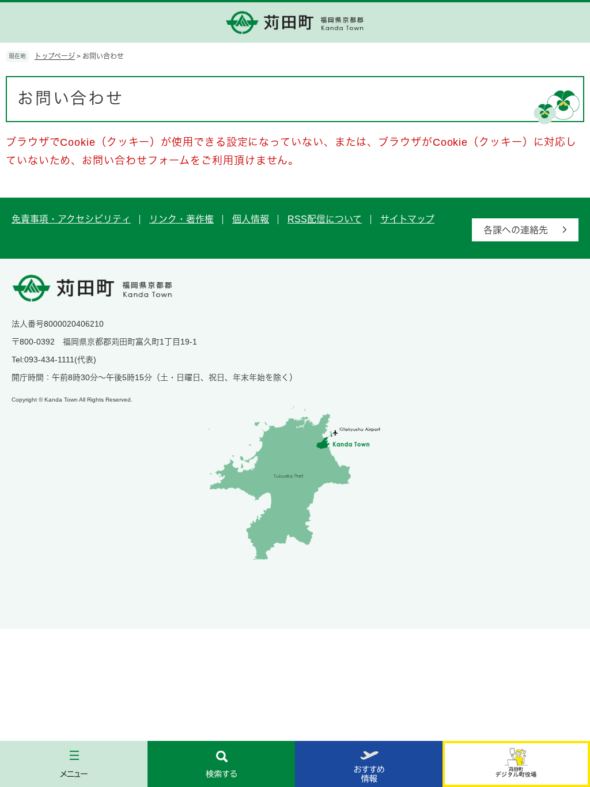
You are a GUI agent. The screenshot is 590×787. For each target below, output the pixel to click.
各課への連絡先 (515, 230)
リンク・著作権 (181, 219)
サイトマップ (407, 219)
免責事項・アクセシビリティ (71, 219)
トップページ (55, 56)
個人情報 (250, 219)
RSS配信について (325, 219)
